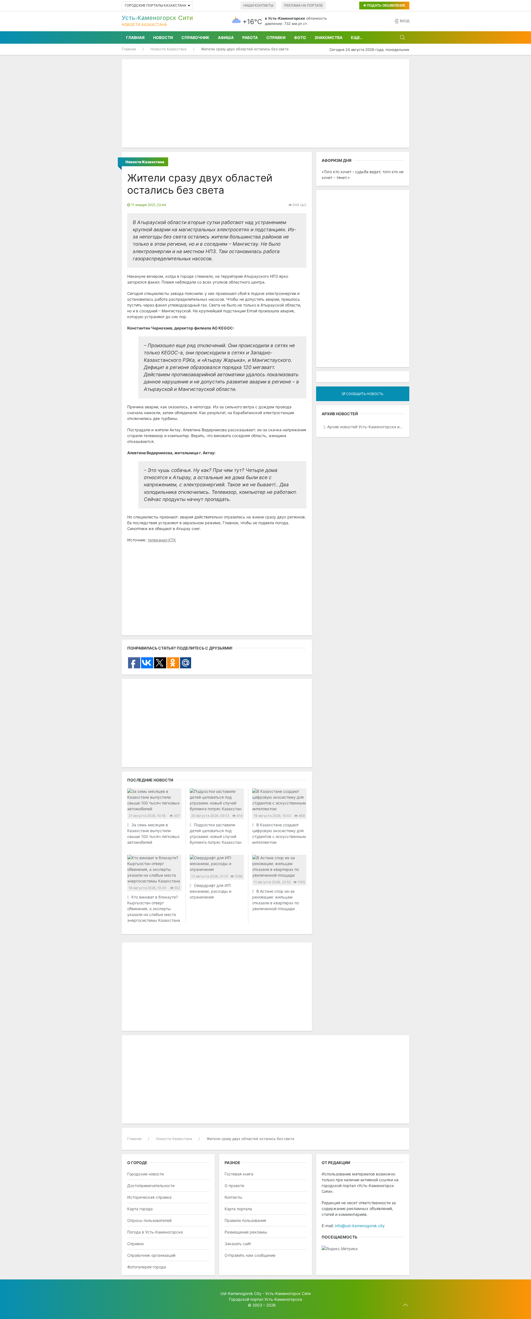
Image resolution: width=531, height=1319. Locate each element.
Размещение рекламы (246, 1232)
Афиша (226, 37)
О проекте (234, 1185)
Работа (250, 37)
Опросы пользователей (149, 1220)
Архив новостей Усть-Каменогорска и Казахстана (365, 426)
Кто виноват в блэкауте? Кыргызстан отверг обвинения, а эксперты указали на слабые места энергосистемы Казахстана (153, 909)
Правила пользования (245, 1220)
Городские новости (145, 1174)
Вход (404, 21)
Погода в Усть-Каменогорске (155, 1232)
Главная (135, 37)
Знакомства (328, 37)
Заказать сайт (238, 1243)
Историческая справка (149, 1197)
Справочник (195, 37)
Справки (275, 37)
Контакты (233, 1197)
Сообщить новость (364, 394)
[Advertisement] (265, 103)
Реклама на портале (303, 5)
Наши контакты (258, 5)
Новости (163, 37)
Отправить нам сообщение (250, 1255)
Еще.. (356, 37)
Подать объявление (385, 5)
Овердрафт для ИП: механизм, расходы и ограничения (210, 891)
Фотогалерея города (146, 1267)
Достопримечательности (151, 1185)
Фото (300, 37)
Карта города (140, 1208)
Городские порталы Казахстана (155, 5)
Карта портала (238, 1208)
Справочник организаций (151, 1255)
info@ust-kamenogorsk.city (360, 1225)
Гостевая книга (239, 1174)
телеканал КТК (162, 540)
